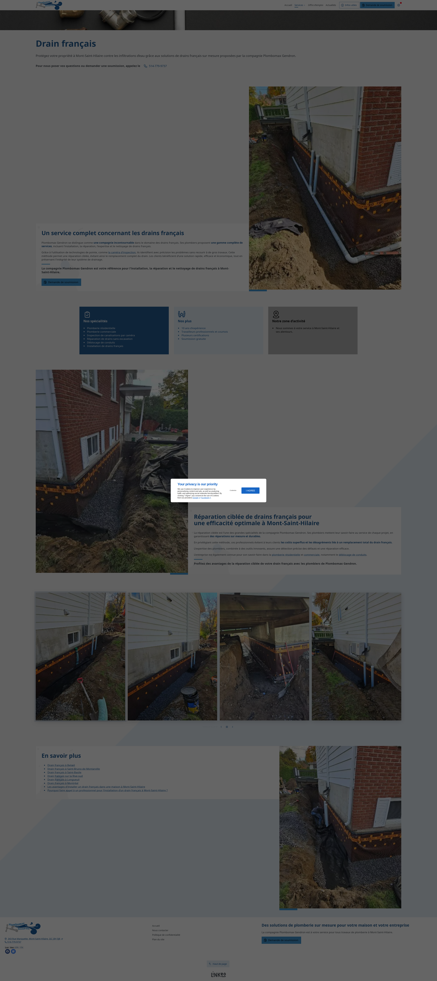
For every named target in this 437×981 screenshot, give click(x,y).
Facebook (205, 498)
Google (195, 498)
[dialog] (218, 490)
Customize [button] (233, 490)
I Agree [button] (250, 490)
